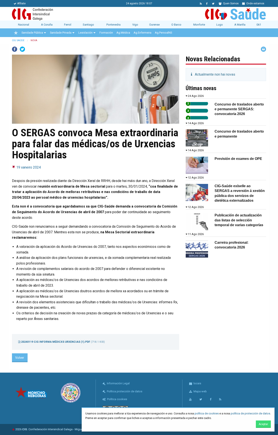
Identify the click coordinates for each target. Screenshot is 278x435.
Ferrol (67, 24)
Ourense (154, 24)
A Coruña (47, 24)
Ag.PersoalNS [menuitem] (163, 32)
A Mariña (239, 24)
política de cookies (207, 413)
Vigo (135, 24)
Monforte (199, 24)
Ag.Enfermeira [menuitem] (142, 32)
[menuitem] (16, 32)
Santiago (88, 24)
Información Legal (118, 383)
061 (258, 24)
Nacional (23, 24)
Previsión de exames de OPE (238, 159)
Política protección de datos (124, 391)
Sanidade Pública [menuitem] (32, 32)
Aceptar (263, 424)
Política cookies (116, 399)
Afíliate (21, 3)
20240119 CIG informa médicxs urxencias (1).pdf (62, 341)
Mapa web (200, 391)
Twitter (22, 49)
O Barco (176, 24)
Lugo (219, 24)
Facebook (14, 49)
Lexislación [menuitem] (85, 32)
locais (197, 383)
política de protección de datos (250, 413)
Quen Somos (230, 3)
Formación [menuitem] (106, 32)
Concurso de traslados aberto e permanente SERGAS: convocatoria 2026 (239, 109)
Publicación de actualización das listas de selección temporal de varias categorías (239, 220)
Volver (19, 358)
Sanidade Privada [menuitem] (60, 32)
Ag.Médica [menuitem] (123, 32)
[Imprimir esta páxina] (263, 49)
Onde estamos (255, 3)
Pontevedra (113, 24)
